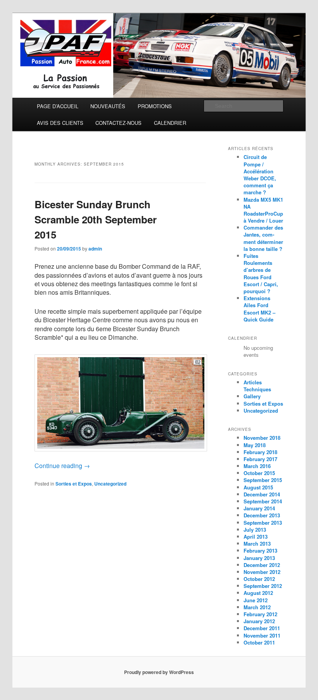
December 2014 (262, 494)
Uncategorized (110, 483)
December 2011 (262, 628)
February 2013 (260, 550)
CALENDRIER (170, 122)
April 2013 (256, 536)
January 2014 (259, 508)
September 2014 (263, 501)
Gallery (252, 396)
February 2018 (260, 452)
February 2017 (260, 459)
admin (95, 248)
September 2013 (263, 522)
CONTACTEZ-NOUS (118, 122)
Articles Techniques (257, 386)
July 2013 (255, 529)
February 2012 (260, 614)
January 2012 (259, 621)
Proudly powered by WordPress (159, 672)
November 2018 (262, 437)
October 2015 (259, 473)
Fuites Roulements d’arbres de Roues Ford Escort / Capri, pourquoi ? (261, 273)
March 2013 (257, 543)
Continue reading (62, 465)
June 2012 (256, 600)
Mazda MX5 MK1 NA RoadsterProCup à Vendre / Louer (263, 210)
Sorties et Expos (73, 483)
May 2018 (255, 445)
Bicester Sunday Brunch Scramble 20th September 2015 (96, 219)
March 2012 (257, 607)
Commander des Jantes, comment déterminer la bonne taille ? (263, 238)
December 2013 (262, 515)
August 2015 (258, 487)
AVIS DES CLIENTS (60, 122)
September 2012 (263, 585)
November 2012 (262, 572)
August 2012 (258, 592)
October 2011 (259, 642)
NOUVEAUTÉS (107, 106)
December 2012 (262, 565)
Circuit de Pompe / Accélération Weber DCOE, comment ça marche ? (260, 174)
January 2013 (259, 558)
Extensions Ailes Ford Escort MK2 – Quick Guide (259, 308)
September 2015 (263, 480)
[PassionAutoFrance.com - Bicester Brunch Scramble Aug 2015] (121, 400)
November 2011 (262, 635)
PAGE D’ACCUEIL (57, 106)
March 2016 (257, 466)
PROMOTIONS (155, 106)
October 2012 (259, 578)
